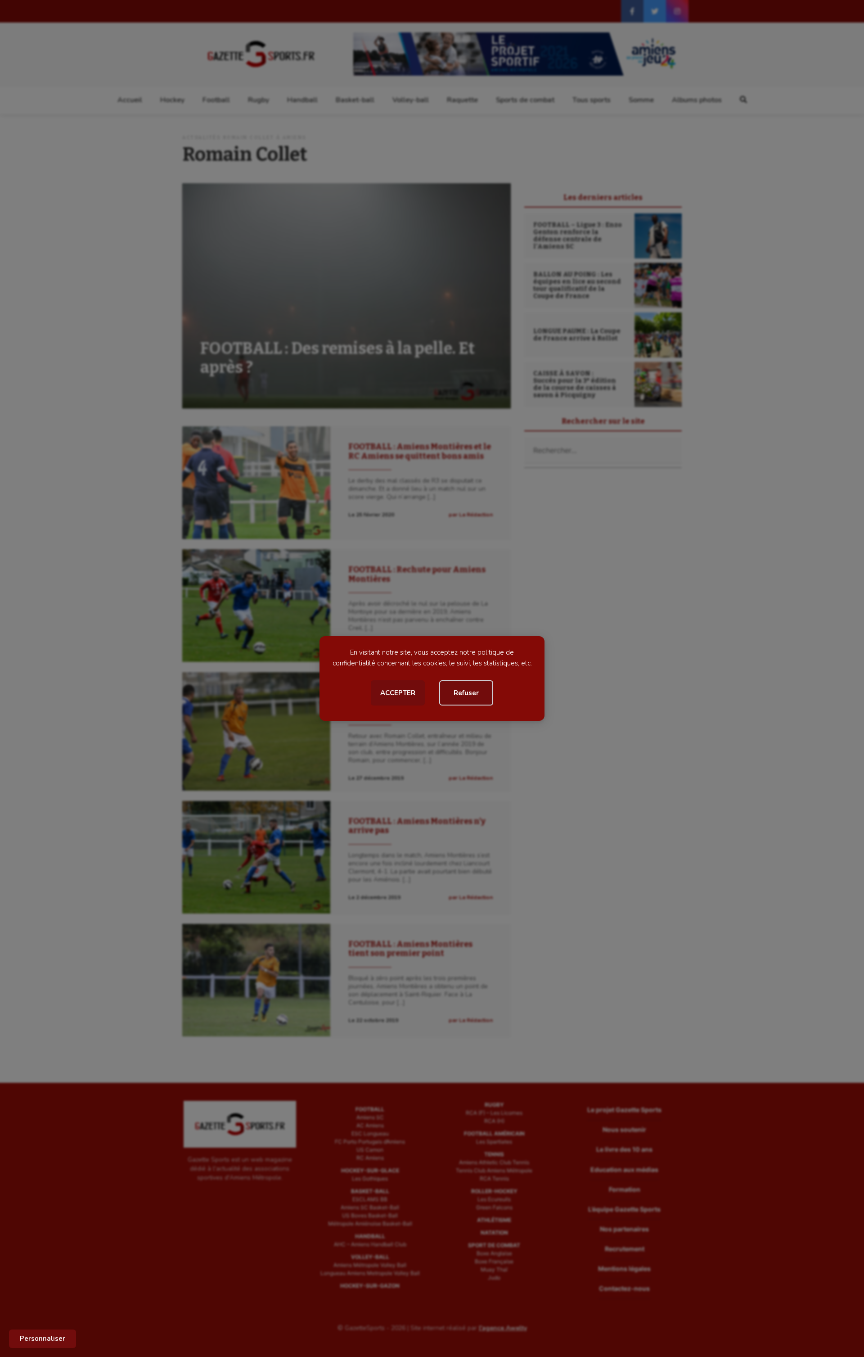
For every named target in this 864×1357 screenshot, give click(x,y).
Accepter (397, 692)
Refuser (466, 692)
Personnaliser (42, 1338)
